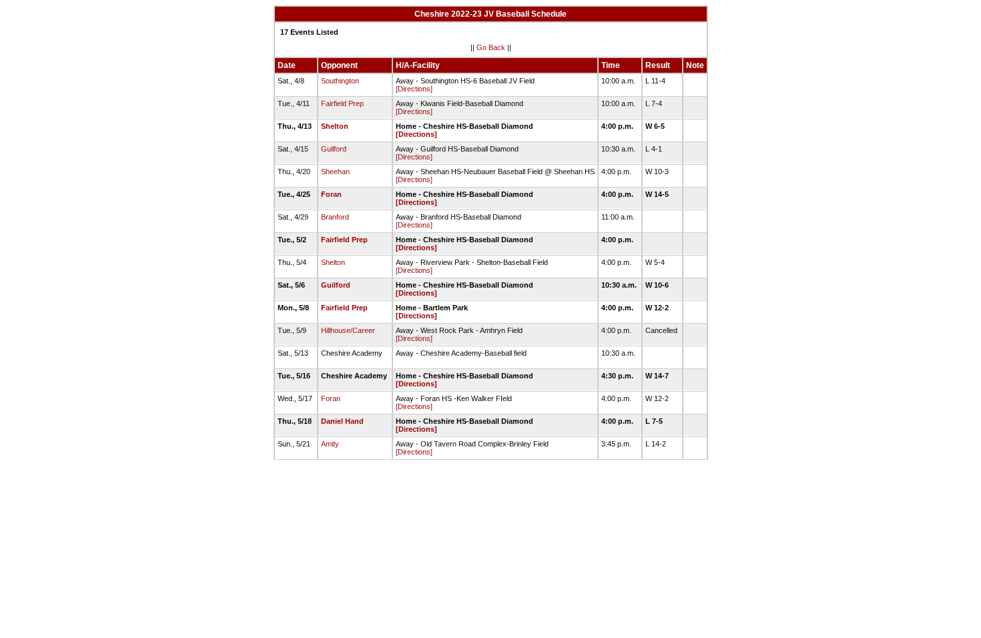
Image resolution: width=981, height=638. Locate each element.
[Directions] (414, 89)
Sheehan (335, 172)
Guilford (333, 149)
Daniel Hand (342, 421)
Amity (330, 444)
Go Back (490, 47)
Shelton (334, 126)
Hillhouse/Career (348, 330)
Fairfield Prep (342, 103)
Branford (335, 217)
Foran (331, 194)
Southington (340, 81)
